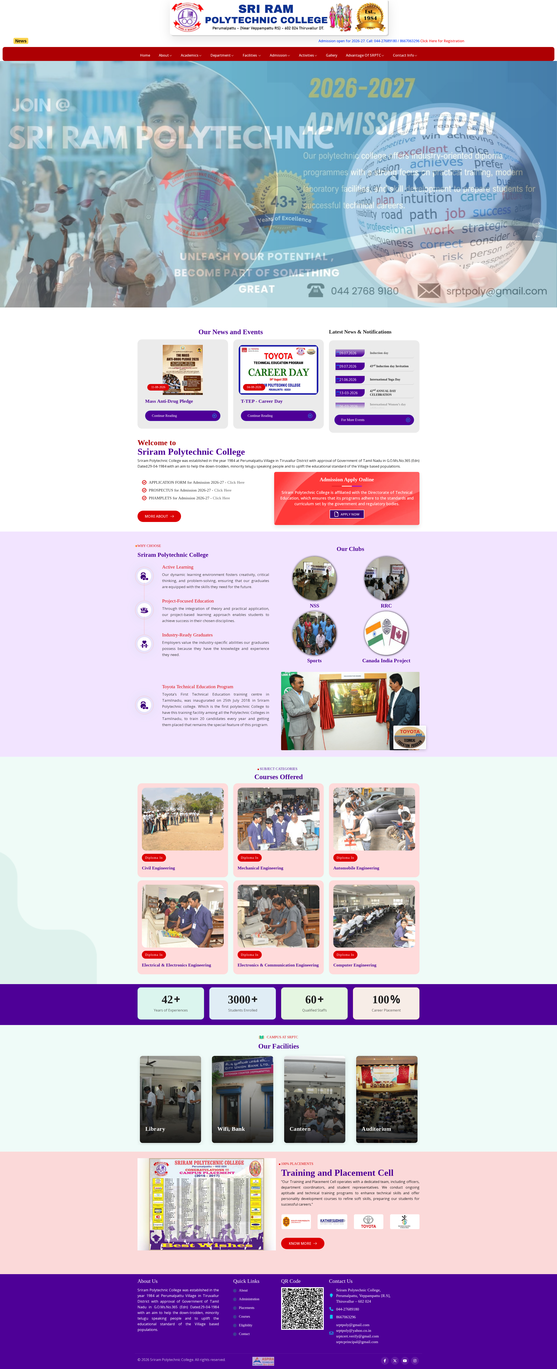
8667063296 (276, 41)
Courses (244, 1316)
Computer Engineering (354, 965)
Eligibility (245, 1325)
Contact (244, 1334)
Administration (249, 1299)
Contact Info (403, 55)
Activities (306, 55)
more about (156, 516)
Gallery (331, 55)
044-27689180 (252, 41)
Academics (189, 55)
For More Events (352, 420)
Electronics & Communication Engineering (278, 965)
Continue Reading (164, 416)
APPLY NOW (349, 512)
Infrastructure (308, 1129)
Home (145, 55)
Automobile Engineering (356, 868)
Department (220, 55)
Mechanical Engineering (260, 868)
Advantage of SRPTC (363, 55)
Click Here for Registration (309, 41)
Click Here (236, 482)
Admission (278, 55)
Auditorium (232, 1129)
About (164, 55)
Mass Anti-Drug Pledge (169, 401)
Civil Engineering (158, 868)
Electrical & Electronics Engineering (176, 965)
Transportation (381, 1129)
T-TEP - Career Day (262, 401)
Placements (246, 1308)
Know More (300, 1243)
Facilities (250, 55)
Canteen (155, 1129)
